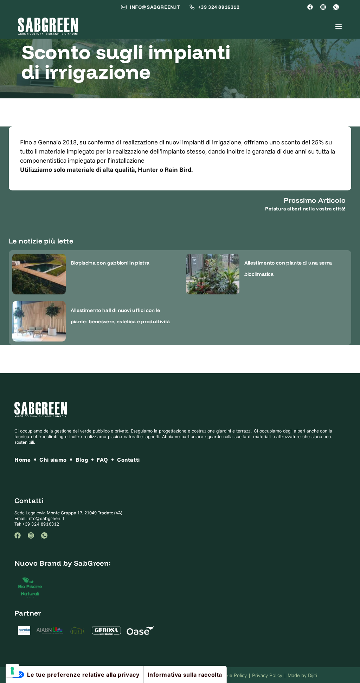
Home (22, 459)
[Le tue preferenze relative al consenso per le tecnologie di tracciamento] (12, 670)
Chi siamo (52, 459)
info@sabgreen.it (46, 518)
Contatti (128, 459)
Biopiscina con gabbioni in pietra (110, 263)
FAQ (102, 459)
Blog (82, 459)
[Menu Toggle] (338, 26)
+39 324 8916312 (40, 524)
